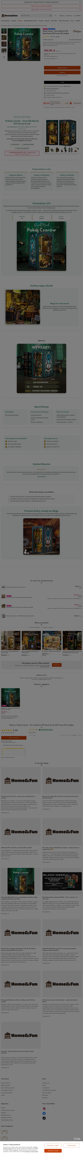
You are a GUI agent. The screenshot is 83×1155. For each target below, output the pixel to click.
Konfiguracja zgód (71, 1145)
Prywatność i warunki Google (31, 1151)
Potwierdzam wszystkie (53, 1150)
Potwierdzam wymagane (53, 1145)
